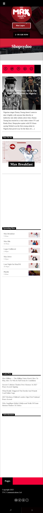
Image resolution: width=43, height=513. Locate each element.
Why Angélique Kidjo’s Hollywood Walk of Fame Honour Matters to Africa (20, 404)
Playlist (6, 272)
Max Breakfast (9, 234)
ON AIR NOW (22, 35)
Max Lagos (20, 25)
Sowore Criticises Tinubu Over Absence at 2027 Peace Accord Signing (19, 386)
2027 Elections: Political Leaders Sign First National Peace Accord (21, 398)
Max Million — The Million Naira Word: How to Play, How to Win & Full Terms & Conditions (20, 379)
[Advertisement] (21, 200)
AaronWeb (7, 106)
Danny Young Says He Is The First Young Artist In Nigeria (22, 92)
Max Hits (7, 241)
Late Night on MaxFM (12, 264)
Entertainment (9, 78)
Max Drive (8, 257)
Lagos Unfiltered (10, 249)
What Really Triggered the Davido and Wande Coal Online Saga (19, 392)
